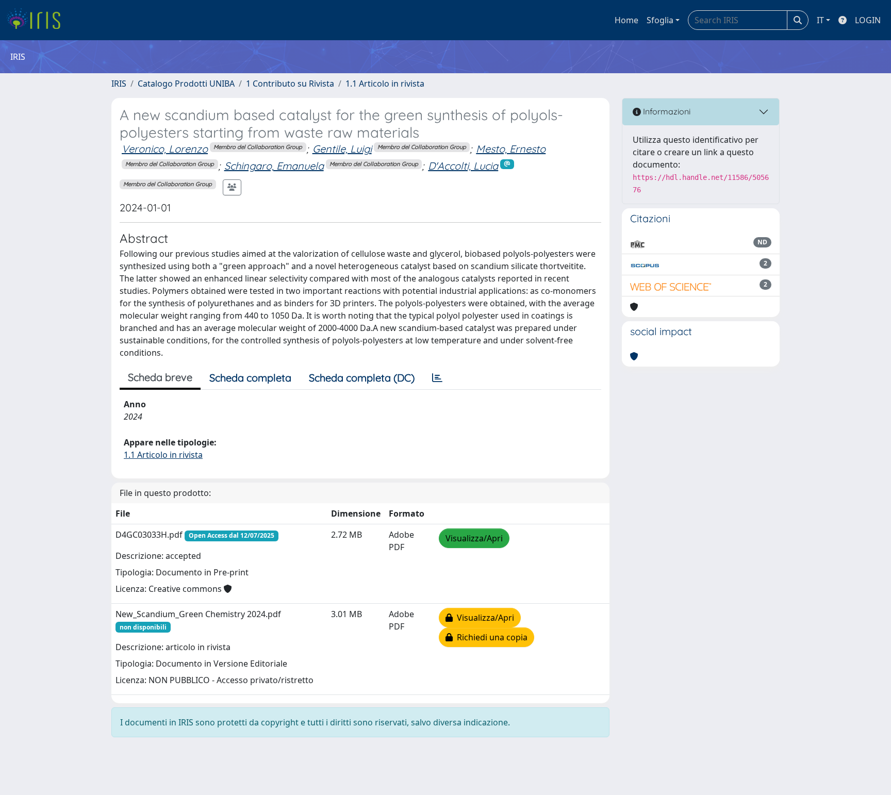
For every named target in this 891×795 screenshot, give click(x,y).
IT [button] (820, 20)
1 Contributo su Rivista (290, 83)
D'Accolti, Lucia (463, 165)
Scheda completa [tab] (250, 377)
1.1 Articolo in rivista (384, 83)
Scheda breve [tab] (160, 377)
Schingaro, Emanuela (274, 165)
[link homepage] (37, 20)
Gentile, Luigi (342, 148)
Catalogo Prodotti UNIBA (186, 83)
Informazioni (665, 111)
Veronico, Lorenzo (165, 148)
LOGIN (868, 20)
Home (626, 20)
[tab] (437, 378)
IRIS (118, 83)
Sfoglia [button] (660, 20)
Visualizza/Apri (474, 538)
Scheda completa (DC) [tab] (362, 377)
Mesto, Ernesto (511, 148)
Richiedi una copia (490, 637)
